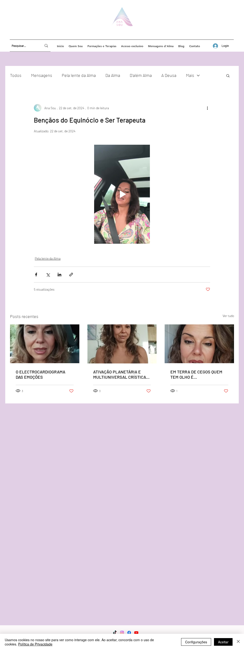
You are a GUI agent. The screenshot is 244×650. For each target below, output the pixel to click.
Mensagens (41, 75)
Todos (15, 75)
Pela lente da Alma (79, 75)
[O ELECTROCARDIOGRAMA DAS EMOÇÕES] (44, 343)
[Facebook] (129, 632)
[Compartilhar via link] (71, 274)
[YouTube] (136, 632)
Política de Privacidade (35, 644)
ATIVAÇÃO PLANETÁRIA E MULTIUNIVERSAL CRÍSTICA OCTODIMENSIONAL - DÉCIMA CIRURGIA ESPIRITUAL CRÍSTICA (120, 374)
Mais (190, 75)
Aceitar (223, 642)
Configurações (196, 642)
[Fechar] (238, 642)
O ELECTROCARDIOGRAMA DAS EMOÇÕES (40, 374)
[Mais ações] (207, 108)
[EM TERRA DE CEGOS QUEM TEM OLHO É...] (199, 343)
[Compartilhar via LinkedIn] (59, 274)
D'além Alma (141, 75)
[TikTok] (114, 632)
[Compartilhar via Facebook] (36, 274)
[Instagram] (122, 632)
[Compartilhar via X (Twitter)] (48, 274)
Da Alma (112, 75)
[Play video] (122, 194)
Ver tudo (228, 316)
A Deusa (168, 75)
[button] (228, 75)
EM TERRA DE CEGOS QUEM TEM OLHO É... (196, 374)
